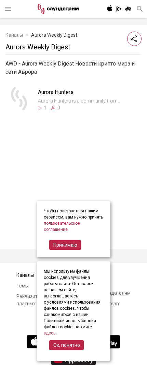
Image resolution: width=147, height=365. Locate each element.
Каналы (14, 35)
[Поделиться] (134, 39)
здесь (49, 333)
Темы (22, 286)
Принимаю (65, 245)
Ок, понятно (66, 345)
